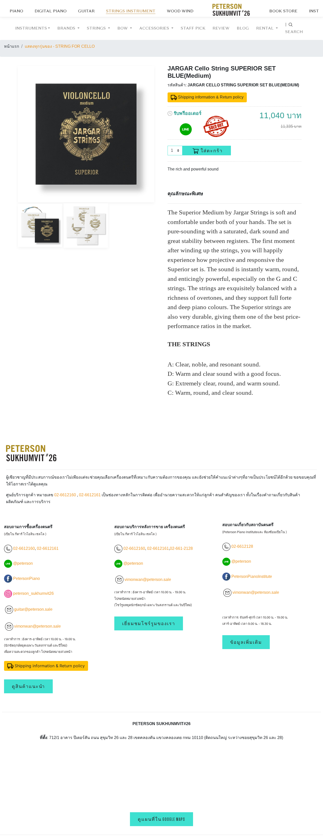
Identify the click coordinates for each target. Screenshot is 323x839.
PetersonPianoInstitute (251, 576)
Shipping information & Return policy (210, 97)
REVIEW (220, 29)
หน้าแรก (11, 46)
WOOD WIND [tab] (180, 11)
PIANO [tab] (16, 11)
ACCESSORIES (154, 29)
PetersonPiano (26, 578)
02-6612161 (90, 495)
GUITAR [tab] (86, 11)
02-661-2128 (181, 548)
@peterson (23, 563)
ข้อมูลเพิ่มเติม (246, 642)
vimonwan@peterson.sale (37, 626)
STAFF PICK (193, 29)
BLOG (243, 29)
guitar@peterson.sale (33, 609)
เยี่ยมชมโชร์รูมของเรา (148, 623)
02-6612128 (241, 546)
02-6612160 (65, 495)
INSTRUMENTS (31, 29)
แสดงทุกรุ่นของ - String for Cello (60, 46)
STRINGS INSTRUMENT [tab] (130, 11)
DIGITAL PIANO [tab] (51, 11)
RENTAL (265, 29)
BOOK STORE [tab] (283, 11)
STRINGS (97, 29)
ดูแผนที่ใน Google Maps (161, 819)
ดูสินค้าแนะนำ (28, 686)
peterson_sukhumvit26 (33, 593)
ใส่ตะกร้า (212, 150)
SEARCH (294, 28)
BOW (123, 29)
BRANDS (66, 29)
